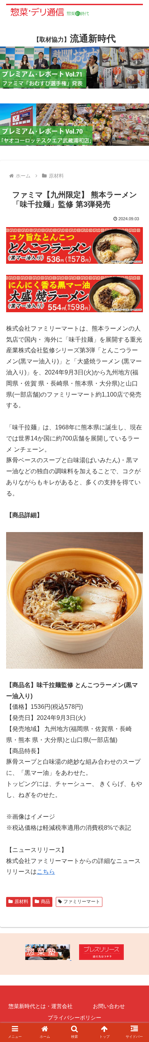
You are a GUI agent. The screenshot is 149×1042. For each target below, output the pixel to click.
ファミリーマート (81, 901)
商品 (45, 901)
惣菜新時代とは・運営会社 (40, 1006)
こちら (46, 871)
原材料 (21, 901)
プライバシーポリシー (74, 1018)
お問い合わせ (109, 1006)
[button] (134, 772)
